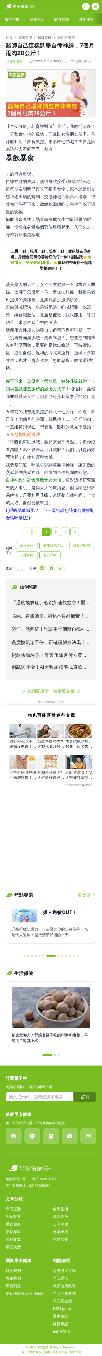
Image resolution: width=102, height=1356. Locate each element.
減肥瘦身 (60, 1216)
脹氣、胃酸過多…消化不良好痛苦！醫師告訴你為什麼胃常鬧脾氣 (50, 617)
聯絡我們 (13, 1278)
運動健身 (13, 1224)
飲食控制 (26, 545)
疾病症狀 (13, 1208)
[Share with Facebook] (51, 568)
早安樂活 (13, 1246)
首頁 (9, 37)
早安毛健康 (62, 1301)
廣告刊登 (13, 1285)
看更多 (84, 894)
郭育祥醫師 (81, 545)
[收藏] (18, 568)
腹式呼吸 (50, 555)
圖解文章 (13, 1239)
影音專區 (13, 1231)
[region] (51, 259)
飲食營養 (13, 1216)
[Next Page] (65, 532)
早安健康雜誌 (64, 1293)
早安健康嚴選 (64, 1285)
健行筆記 (60, 1323)
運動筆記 (60, 1316)
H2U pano (62, 1308)
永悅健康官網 (64, 1270)
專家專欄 (25, 37)
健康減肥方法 (53, 545)
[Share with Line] (42, 568)
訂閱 (85, 1096)
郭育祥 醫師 (66, 37)
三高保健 (60, 1224)
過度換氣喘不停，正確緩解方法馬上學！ (48, 643)
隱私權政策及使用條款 (25, 1293)
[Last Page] (74, 532)
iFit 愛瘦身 (62, 1331)
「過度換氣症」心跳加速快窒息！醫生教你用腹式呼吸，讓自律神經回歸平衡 (50, 603)
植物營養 (60, 1239)
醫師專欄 (44, 37)
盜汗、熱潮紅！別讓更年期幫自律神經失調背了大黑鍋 (50, 630)
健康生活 (60, 1208)
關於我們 (13, 1270)
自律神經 (26, 555)
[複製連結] (61, 568)
